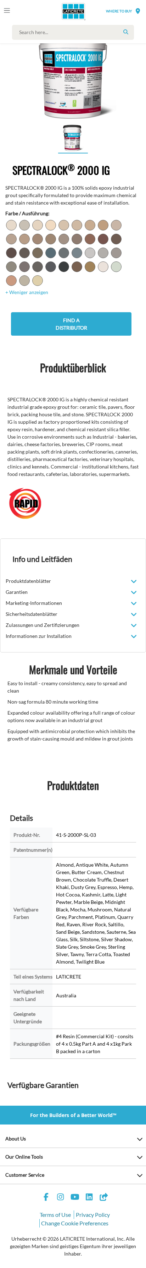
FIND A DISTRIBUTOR (71, 324)
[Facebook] (46, 1198)
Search (125, 32)
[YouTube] (75, 1198)
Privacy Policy (93, 1214)
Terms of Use (55, 1214)
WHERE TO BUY (119, 11)
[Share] (103, 1198)
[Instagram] (61, 1198)
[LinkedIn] (89, 1198)
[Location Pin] (137, 10)
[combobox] (75, 32)
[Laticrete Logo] (63, 11)
